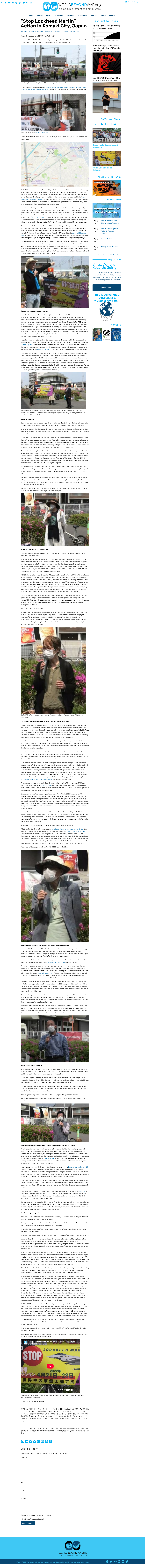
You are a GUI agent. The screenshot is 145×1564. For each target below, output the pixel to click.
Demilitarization (29, 31)
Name (23, 1482)
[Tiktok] (127, 1561)
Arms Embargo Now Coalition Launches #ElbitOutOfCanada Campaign (106, 48)
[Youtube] (115, 1561)
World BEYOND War (22, 1562)
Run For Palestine (107, 239)
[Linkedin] (123, 1561)
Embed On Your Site (112, 255)
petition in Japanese (41, 132)
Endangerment (49, 31)
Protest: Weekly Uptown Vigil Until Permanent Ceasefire (109, 231)
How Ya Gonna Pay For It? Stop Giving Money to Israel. (107, 27)
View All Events (99, 255)
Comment (24, 1457)
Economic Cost (39, 31)
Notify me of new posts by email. (33, 1519)
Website (23, 1498)
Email (23, 1490)
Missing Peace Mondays (109, 247)
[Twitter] (111, 1561)
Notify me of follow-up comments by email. (36, 1515)
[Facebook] (107, 1561)
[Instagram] (119, 1561)
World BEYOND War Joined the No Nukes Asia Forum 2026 (106, 79)
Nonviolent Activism (61, 31)
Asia (22, 31)
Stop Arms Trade (74, 31)
